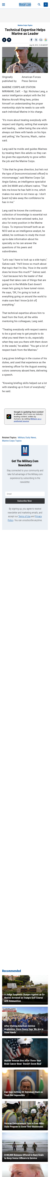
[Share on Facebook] (31, 40)
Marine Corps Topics (25, 25)
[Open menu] (3, 4)
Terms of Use (24, 516)
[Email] (41, 40)
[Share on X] (36, 40)
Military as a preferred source (27, 420)
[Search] (39, 4)
